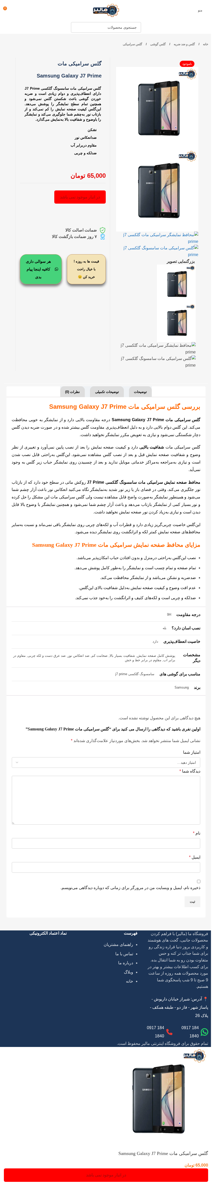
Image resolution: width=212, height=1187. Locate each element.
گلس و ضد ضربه (184, 44)
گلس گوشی (157, 44)
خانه (205, 44)
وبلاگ (128, 972)
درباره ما (125, 963)
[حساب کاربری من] (16, 10)
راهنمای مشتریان (118, 944)
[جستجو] (76, 27)
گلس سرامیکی (132, 44)
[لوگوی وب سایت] (106, 10)
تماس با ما (124, 954)
